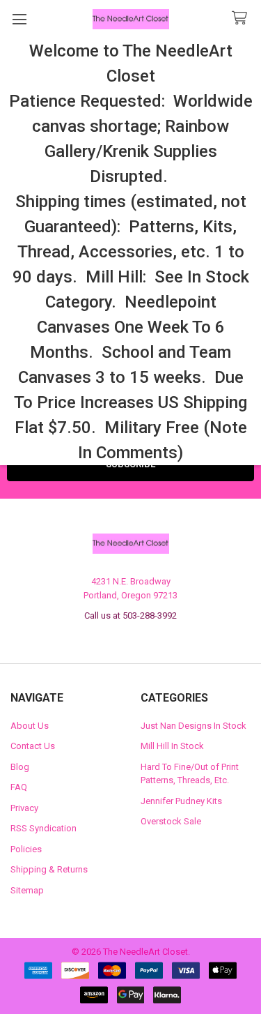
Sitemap (27, 890)
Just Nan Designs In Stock (193, 725)
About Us (29, 725)
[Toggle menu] (19, 19)
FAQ (18, 787)
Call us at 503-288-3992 (130, 615)
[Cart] (242, 18)
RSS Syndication (43, 828)
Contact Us (32, 746)
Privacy (24, 808)
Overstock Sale (171, 821)
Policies (26, 849)
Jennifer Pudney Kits (181, 801)
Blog (19, 767)
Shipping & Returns (49, 869)
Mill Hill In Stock (172, 746)
